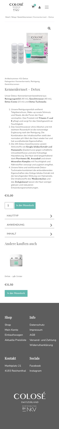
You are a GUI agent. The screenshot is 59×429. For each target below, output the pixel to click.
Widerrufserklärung (41, 345)
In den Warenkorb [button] (16, 293)
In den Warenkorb (25, 205)
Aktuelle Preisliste (15, 340)
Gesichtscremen (24, 17)
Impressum (36, 330)
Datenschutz (37, 325)
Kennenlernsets (23, 81)
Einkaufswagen (14, 335)
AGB (32, 335)
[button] (49, 28)
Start (7, 17)
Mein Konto (11, 330)
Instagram (36, 371)
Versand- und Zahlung (43, 340)
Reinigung (35, 81)
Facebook (35, 366)
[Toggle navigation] (47, 7)
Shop (13, 17)
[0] (32, 7)
